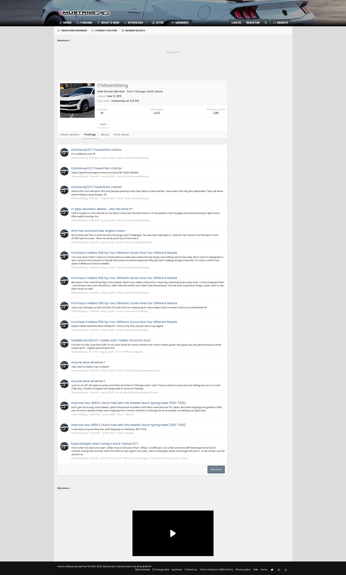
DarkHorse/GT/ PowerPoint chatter (96, 150)
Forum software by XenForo (86, 566)
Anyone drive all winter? (88, 362)
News (67, 22)
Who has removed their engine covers (98, 231)
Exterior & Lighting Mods (138, 242)
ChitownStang (79, 158)
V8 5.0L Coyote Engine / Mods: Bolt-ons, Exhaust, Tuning (155, 458)
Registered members (74, 30)
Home (264, 569)
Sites (160, 22)
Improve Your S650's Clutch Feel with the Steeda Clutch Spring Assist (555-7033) (128, 403)
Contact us (191, 569)
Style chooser (142, 569)
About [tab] (105, 134)
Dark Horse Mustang (136, 158)
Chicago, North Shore (148, 91)
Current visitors (106, 30)
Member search (135, 30)
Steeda (129, 414)
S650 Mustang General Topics (142, 370)
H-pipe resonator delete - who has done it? (102, 209)
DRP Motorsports (133, 351)
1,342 (157, 113)
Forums (86, 22)
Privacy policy (243, 569)
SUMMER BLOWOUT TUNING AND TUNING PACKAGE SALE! (111, 340)
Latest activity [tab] (69, 134)
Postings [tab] (90, 134)
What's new (110, 22)
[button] (134, 22)
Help (255, 569)
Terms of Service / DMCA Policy (216, 569)
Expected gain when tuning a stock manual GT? (104, 444)
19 (102, 113)
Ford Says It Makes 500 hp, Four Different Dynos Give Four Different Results (124, 253)
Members (182, 22)
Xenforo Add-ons (134, 566)
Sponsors (177, 569)
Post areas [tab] (121, 134)
